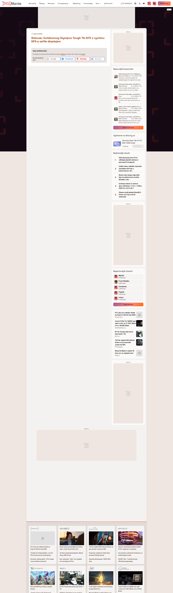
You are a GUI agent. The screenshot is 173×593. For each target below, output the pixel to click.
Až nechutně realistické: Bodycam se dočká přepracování (130, 554)
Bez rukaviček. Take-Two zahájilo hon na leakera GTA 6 (71, 560)
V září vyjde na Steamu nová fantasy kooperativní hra (100, 588)
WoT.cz (117, 336)
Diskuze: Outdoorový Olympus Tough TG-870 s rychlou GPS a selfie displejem (68, 39)
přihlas (63, 54)
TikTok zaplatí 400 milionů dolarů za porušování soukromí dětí (125, 342)
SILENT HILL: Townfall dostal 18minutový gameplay (127, 560)
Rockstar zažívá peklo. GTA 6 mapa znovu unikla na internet (42, 560)
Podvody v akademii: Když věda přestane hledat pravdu (99, 554)
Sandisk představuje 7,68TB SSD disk (100, 560)
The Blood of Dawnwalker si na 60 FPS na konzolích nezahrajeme (41, 554)
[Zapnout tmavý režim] (154, 3)
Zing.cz (117, 355)
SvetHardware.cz (120, 328)
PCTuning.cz (119, 347)
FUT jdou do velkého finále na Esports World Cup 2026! (125, 314)
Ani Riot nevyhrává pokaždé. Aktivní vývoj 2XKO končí (71, 554)
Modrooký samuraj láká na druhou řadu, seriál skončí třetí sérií (71, 548)
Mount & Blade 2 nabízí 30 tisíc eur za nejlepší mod (124, 352)
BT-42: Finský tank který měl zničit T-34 (124, 333)
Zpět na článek (38, 34)
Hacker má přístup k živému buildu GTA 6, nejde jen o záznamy (129, 548)
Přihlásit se (164, 3)
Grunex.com (119, 317)
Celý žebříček (128, 304)
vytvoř (83, 54)
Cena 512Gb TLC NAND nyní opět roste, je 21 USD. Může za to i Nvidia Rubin (125, 323)
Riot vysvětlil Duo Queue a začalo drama (41, 588)
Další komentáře (128, 128)
